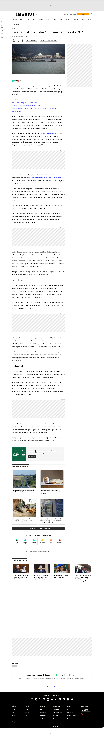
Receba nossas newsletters (56, 725)
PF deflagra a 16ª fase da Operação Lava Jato (26, 105)
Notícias (15, 19)
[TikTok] (56, 699)
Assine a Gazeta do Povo (58, 721)
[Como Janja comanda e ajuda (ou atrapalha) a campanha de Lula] (62, 568)
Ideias (61, 19)
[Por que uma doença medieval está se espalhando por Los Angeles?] (24, 508)
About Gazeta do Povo (58, 712)
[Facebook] (36, 699)
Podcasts (14, 725)
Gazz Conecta (42, 715)
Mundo (83, 19)
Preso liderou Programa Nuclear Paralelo (25, 103)
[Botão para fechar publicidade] (103, 728)
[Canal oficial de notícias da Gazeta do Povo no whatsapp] (32, 699)
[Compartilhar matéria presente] (2, 28)
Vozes (28, 19)
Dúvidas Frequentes (71, 715)
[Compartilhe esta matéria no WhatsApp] (2, 22)
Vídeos (89, 19)
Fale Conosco (70, 718)
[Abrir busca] (37, 14)
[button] (38, 552)
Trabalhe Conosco (57, 718)
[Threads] (60, 699)
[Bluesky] (72, 699)
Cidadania (76, 19)
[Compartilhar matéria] (18, 40)
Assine (68, 709)
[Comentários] (14, 40)
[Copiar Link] (2, 25)
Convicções (27, 715)
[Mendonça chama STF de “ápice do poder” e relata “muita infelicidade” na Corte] (42, 568)
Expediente (55, 715)
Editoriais (41, 19)
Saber (34, 19)
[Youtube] (52, 699)
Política (48, 19)
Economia (68, 19)
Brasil (13, 712)
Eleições (54, 19)
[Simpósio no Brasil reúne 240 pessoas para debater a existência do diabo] (52, 479)
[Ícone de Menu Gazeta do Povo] (13, 14)
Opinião (27, 712)
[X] (40, 699)
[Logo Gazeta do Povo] (25, 14)
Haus (40, 709)
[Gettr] (68, 699)
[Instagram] (44, 699)
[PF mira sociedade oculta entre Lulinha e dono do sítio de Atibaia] (21, 568)
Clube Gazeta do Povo (44, 718)
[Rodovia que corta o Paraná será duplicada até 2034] (24, 479)
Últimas (21, 19)
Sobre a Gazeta (56, 709)
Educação (14, 721)
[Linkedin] (48, 699)
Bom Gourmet (42, 712)
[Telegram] (64, 699)
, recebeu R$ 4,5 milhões (43, 178)
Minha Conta (70, 712)
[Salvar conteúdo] (22, 40)
